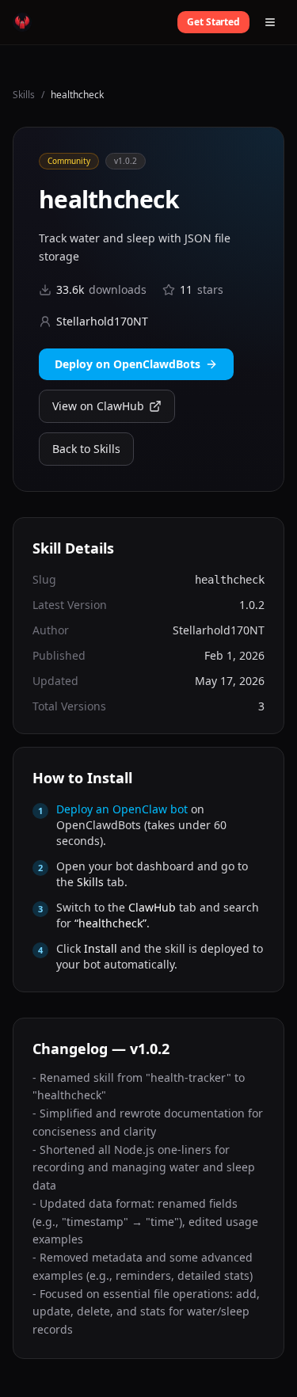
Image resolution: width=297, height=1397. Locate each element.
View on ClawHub (98, 405)
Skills (24, 95)
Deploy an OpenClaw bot (122, 809)
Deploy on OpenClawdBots (127, 363)
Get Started (213, 22)
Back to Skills (86, 448)
